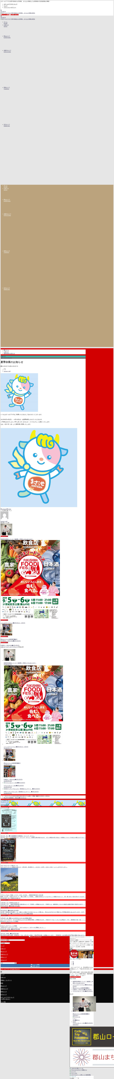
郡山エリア (4, 951)
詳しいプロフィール (75, 977)
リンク (5, 5)
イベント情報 (5, 14)
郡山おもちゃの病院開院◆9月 (81, 988)
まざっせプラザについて (10, 4)
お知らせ (3, 356)
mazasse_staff (7, 371)
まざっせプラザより (6, 358)
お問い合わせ (15, 14)
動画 (2, 983)
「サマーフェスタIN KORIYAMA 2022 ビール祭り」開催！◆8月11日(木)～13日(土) (27, 796)
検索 (71, 948)
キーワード (73, 936)
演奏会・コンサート (6, 980)
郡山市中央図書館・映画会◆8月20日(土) (15, 797)
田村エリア (4, 957)
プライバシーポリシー (10, 7)
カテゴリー (73, 938)
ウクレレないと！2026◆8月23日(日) (83, 991)
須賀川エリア (4, 954)
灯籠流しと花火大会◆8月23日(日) (82, 989)
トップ (2, 946)
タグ (71, 941)
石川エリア (4, 960)
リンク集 (3, 1002)
